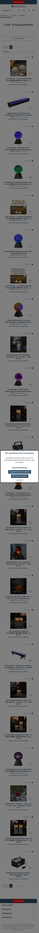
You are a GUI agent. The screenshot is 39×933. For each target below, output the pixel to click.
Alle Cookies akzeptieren (19, 476)
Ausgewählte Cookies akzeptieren (20, 472)
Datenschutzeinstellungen (19, 468)
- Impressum (19, 480)
